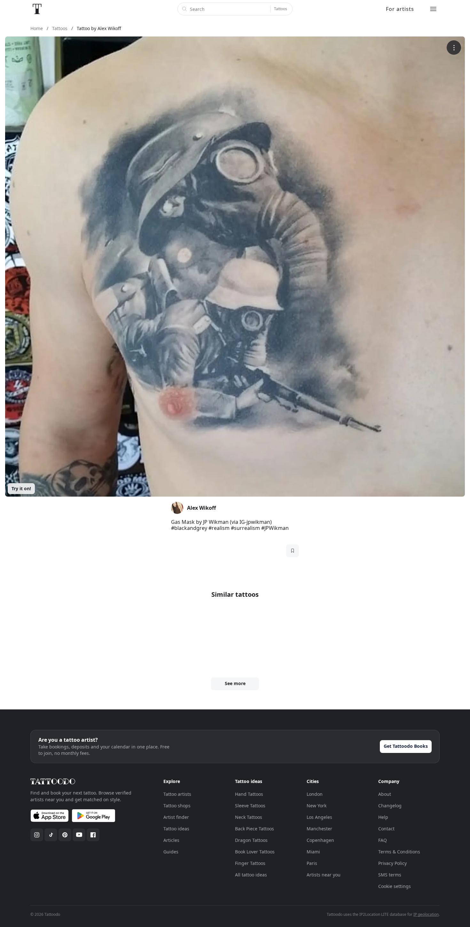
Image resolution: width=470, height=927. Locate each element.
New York (316, 806)
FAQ (382, 840)
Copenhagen (320, 840)
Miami (313, 852)
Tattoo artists (177, 794)
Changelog (390, 806)
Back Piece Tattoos (254, 829)
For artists (400, 8)
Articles (171, 840)
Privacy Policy (392, 863)
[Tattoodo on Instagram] (36, 834)
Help (383, 817)
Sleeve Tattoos (250, 806)
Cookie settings (394, 886)
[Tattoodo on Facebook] (93, 834)
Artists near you (324, 875)
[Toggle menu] (433, 9)
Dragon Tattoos (251, 840)
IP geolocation (426, 914)
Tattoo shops (177, 806)
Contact (386, 829)
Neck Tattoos (248, 817)
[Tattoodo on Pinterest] (65, 834)
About (384, 794)
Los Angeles (319, 817)
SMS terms (389, 875)
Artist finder (176, 817)
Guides (170, 852)
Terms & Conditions (399, 852)
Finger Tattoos (250, 863)
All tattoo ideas (251, 875)
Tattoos (280, 9)
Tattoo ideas (176, 829)
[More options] (454, 47)
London (315, 794)
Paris (312, 863)
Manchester (319, 829)
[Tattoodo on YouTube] (79, 834)
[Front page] (37, 9)
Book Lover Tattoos (255, 852)
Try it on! (21, 488)
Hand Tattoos (249, 794)
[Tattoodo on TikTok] (50, 834)
